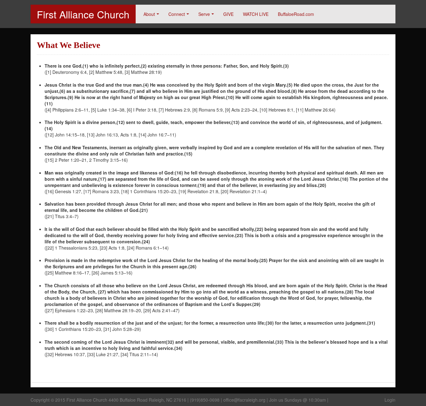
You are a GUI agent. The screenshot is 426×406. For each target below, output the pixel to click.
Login (390, 400)
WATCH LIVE (256, 14)
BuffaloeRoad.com (296, 14)
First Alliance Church (83, 14)
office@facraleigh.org (244, 400)
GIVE (228, 14)
